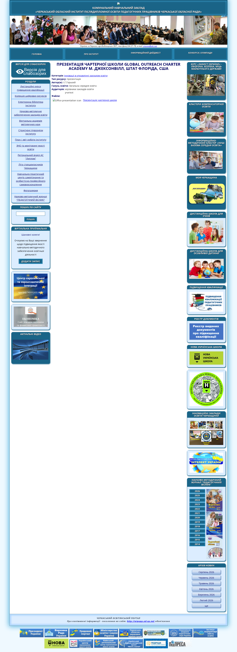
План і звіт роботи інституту (30, 139)
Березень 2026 (206, 594)
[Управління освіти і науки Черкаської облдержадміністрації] (156, 634)
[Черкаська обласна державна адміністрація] (131, 636)
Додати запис (30, 261)
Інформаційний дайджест (146, 52)
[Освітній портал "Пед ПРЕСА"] (180, 646)
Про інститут (91, 54)
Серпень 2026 (206, 572)
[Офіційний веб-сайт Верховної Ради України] (56, 636)
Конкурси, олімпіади (200, 52)
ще (206, 605)
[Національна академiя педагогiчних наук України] (180, 636)
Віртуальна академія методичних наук (30, 122)
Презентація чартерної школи (100, 100)
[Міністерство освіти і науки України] (106, 636)
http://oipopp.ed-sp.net (140, 621)
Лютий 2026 (206, 600)
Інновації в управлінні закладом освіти (86, 75)
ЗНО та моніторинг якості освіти (30, 147)
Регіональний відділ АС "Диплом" (31, 157)
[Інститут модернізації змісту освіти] (205, 636)
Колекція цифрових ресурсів (31, 95)
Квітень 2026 (206, 589)
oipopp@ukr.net (150, 46)
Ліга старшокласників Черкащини (31, 166)
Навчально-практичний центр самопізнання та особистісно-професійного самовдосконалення (30, 179)
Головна (37, 54)
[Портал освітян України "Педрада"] (156, 647)
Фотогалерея (31, 190)
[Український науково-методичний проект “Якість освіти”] (131, 647)
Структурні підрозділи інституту (30, 132)
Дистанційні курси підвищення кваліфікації (30, 88)
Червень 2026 (206, 577)
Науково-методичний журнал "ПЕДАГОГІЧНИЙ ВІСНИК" (30, 198)
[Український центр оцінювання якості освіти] (81, 647)
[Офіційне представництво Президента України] (32, 636)
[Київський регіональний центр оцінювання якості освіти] (106, 647)
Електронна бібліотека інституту (30, 103)
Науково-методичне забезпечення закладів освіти (30, 113)
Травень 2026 (206, 583)
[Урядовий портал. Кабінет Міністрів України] (81, 636)
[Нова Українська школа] (56, 647)
